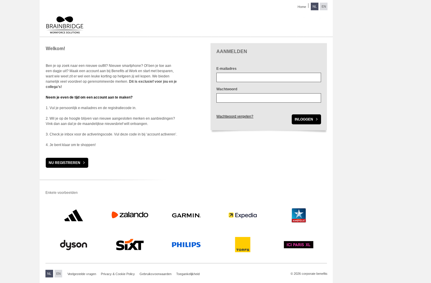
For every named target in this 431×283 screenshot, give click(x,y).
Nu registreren (64, 163)
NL (315, 6)
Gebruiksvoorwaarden (156, 274)
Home (302, 7)
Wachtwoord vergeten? (234, 116)
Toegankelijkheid (188, 274)
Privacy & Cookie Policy (118, 274)
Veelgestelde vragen (81, 274)
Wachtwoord (226, 89)
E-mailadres (226, 69)
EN (324, 6)
